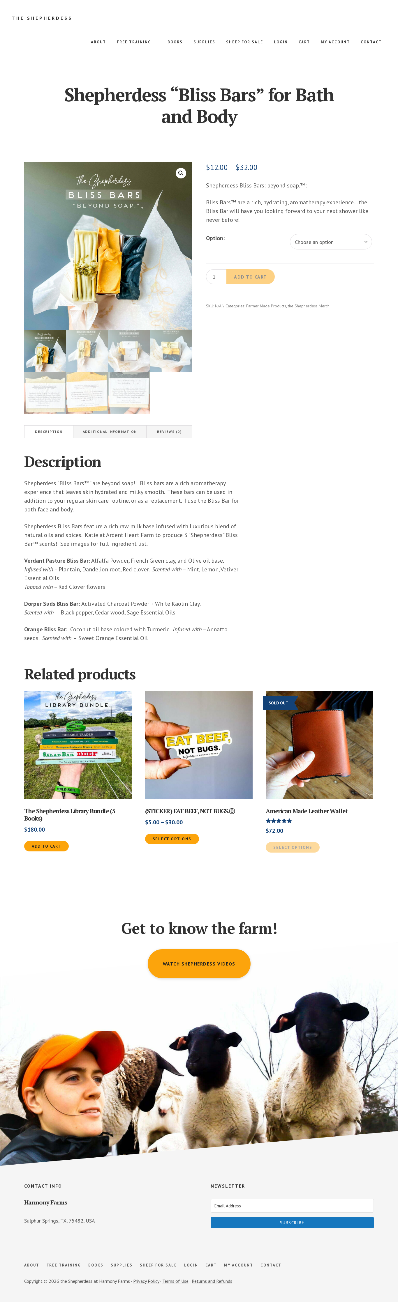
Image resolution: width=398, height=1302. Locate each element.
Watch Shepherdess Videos (199, 964)
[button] (181, 173)
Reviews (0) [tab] (169, 431)
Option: (215, 238)
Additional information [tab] (110, 431)
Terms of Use (175, 1281)
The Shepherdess (42, 18)
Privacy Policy (146, 1281)
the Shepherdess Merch (309, 306)
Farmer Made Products (266, 306)
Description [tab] (49, 431)
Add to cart (250, 277)
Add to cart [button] (46, 846)
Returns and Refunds (212, 1281)
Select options (172, 839)
